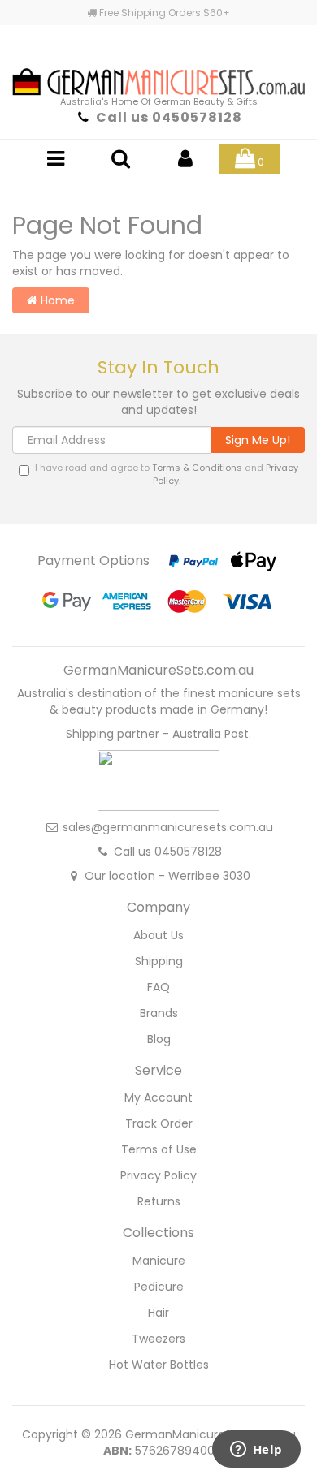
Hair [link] (158, 1312)
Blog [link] (159, 1039)
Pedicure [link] (159, 1286)
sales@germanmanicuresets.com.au (168, 827)
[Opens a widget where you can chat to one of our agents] (256, 1450)
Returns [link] (158, 1201)
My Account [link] (158, 1097)
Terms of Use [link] (159, 1149)
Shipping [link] (159, 961)
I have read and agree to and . (166, 474)
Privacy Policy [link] (158, 1175)
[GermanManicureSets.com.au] (158, 66)
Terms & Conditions (197, 467)
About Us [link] (158, 935)
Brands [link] (159, 1013)
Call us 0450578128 (169, 117)
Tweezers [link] (158, 1338)
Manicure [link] (158, 1261)
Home (56, 300)
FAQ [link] (158, 987)
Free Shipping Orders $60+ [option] (163, 12)
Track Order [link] (159, 1123)
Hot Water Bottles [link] (159, 1364)
